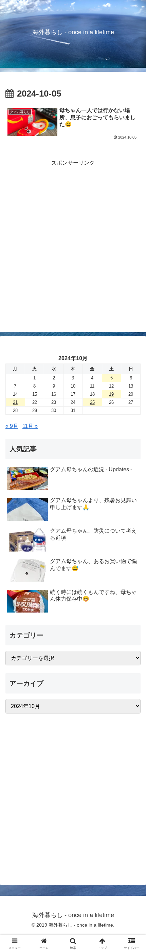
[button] (132, 850)
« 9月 (11, 426)
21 (15, 402)
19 (111, 394)
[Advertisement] (73, 241)
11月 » (30, 426)
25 (92, 402)
